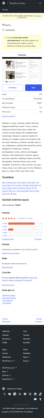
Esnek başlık (33, 185)
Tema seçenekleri (22, 191)
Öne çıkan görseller (21, 185)
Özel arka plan (11, 182)
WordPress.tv (8, 361)
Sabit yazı (11, 191)
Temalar (5, 10)
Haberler (5, 335)
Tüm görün (38, 239)
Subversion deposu (9, 298)
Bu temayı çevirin (8, 285)
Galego (11, 280)
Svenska (29, 280)
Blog (3, 182)
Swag (26, 361)
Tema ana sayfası (8, 116)
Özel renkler (21, 182)
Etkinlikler (26, 353)
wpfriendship (10, 30)
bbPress (6, 375)
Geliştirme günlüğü (8, 295)
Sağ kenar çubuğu (24, 188)
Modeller (26, 342)
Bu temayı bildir (7, 267)
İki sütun (14, 194)
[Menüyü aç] (40, 3)
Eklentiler (26, 339)
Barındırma (6, 339)
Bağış (26, 357)
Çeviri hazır (6, 194)
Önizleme (13, 88)
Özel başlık (31, 182)
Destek (5, 353)
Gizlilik (4, 342)
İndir (33, 88)
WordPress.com (9, 368)
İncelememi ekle (8, 239)
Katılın (25, 349)
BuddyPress (8, 379)
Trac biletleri (6, 303)
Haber (15, 188)
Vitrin (25, 331)
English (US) (33, 278)
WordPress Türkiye (14, 389)
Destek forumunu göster (10, 253)
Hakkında (6, 331)
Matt (5, 372)
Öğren (4, 349)
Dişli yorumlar (34, 191)
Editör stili (10, 185)
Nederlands (19, 280)
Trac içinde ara (7, 300)
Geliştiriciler (6, 357)
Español (5, 280)
